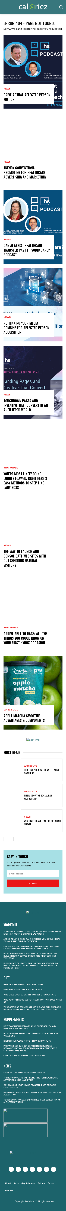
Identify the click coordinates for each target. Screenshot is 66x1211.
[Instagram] (25, 1169)
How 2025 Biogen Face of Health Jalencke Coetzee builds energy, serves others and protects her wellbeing (30, 956)
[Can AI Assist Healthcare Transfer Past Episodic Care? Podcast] (33, 227)
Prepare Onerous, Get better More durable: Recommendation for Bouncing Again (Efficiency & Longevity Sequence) (30, 1048)
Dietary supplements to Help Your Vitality (27, 1041)
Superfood (11, 710)
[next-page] (11, 839)
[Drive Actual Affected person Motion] (33, 72)
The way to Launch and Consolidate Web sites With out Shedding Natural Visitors (25, 558)
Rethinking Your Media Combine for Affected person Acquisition (26, 327)
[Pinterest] (39, 1169)
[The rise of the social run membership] (12, 795)
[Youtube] (32, 1169)
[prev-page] (6, 839)
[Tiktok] (53, 1169)
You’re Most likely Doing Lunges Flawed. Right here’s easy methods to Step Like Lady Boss (25, 480)
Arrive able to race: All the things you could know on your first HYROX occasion (25, 638)
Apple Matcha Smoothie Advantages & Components (24, 718)
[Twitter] (18, 1169)
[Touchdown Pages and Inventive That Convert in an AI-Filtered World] (33, 382)
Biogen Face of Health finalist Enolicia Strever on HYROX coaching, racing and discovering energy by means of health (31, 965)
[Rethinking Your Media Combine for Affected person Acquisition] (33, 304)
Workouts (11, 468)
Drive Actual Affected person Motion (27, 97)
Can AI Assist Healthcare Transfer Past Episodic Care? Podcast (27, 250)
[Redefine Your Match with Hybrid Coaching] (12, 770)
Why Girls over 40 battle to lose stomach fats (30, 995)
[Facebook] (11, 1169)
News (7, 89)
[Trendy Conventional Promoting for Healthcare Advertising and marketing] (33, 149)
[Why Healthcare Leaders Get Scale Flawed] (12, 820)
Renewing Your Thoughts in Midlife (23, 990)
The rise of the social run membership (38, 797)
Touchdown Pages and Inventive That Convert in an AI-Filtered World (26, 405)
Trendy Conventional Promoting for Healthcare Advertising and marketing (25, 172)
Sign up (33, 883)
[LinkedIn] (46, 1169)
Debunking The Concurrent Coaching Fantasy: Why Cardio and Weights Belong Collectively (31, 947)
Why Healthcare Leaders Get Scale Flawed (42, 822)
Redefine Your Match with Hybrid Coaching (42, 771)
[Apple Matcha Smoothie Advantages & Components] (33, 693)
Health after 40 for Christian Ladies (23, 985)
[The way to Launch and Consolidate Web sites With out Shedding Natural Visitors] (33, 537)
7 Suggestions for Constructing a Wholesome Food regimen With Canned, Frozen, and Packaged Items (32, 1008)
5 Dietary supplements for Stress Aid (24, 1056)
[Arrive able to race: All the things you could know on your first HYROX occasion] (33, 615)
